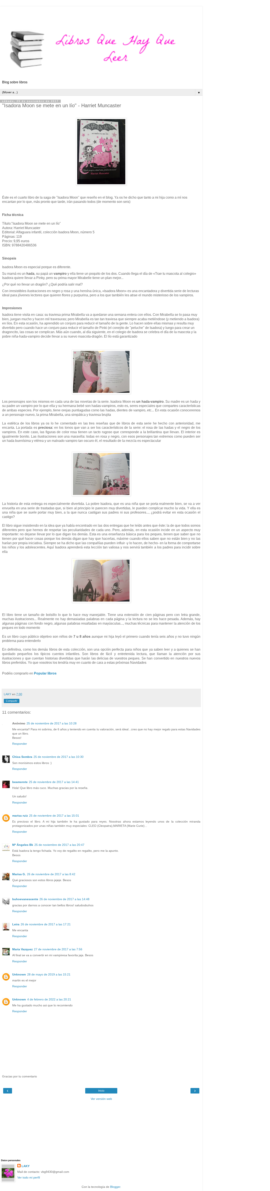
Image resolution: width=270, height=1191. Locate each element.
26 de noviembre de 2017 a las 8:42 (51, 874)
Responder (19, 743)
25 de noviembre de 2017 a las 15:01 (54, 815)
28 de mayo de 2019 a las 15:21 (48, 974)
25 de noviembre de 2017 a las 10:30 (59, 756)
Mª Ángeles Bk (22, 844)
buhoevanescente (25, 899)
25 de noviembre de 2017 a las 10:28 (52, 723)
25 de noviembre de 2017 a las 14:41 (54, 782)
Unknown (19, 974)
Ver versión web (101, 1098)
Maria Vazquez (22, 949)
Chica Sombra (22, 756)
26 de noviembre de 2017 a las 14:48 (64, 899)
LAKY (26, 1166)
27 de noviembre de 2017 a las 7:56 (58, 949)
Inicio (101, 1090)
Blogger (115, 1186)
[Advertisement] (101, 11)
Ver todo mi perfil (28, 1177)
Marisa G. (19, 874)
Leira (15, 924)
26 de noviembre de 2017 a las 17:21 (46, 924)
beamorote (20, 782)
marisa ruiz (20, 815)
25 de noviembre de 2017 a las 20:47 (59, 844)
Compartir (11, 700)
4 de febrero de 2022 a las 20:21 (49, 999)
